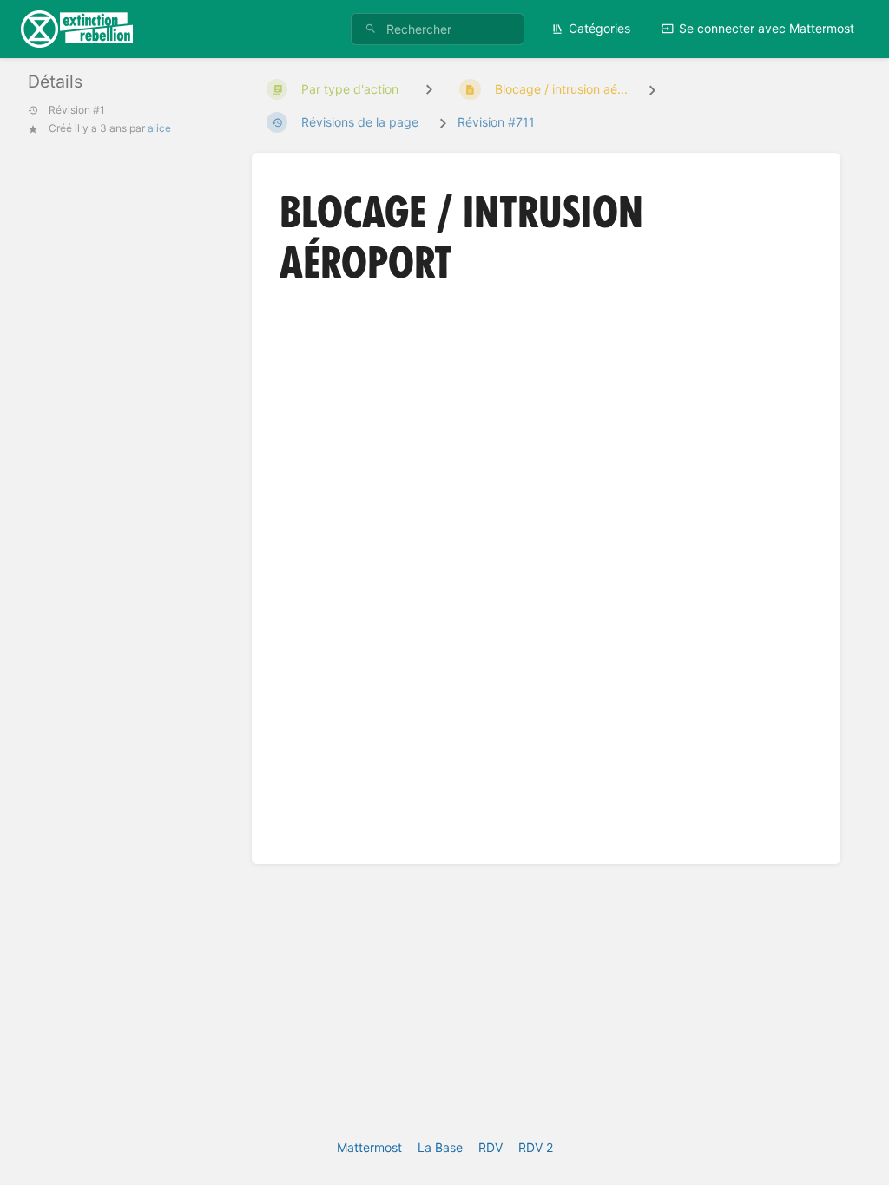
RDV (490, 1147)
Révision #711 (496, 122)
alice (159, 127)
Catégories (599, 28)
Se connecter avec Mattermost (766, 28)
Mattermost (369, 1147)
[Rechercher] (371, 29)
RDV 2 (535, 1147)
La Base (440, 1147)
